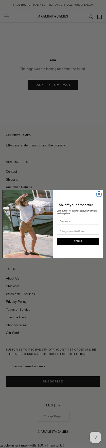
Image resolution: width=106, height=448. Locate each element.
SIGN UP (78, 241)
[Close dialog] (99, 194)
